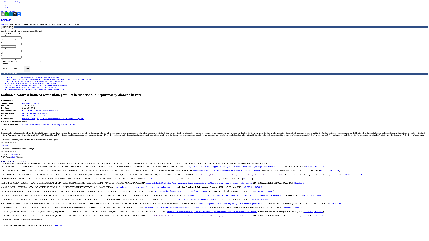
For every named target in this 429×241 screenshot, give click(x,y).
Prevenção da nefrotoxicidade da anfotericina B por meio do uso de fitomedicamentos (227, 171)
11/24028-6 (319, 166)
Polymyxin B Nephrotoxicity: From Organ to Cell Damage (196, 199)
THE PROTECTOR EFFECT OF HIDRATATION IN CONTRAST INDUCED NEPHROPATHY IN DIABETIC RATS (49, 79)
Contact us (57, 225)
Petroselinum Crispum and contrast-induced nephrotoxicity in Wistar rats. (31, 87)
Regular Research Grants (31, 103)
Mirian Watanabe (69, 125)
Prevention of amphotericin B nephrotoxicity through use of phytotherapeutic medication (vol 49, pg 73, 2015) (240, 175)
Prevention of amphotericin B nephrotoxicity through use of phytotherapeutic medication (231, 203)
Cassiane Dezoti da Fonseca (32, 125)
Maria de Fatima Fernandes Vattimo (34, 113)
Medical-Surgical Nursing (51, 110)
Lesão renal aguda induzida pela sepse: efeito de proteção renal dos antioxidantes (146, 187)
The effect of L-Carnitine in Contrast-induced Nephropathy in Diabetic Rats (32, 77)
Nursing (38, 110)
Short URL (5, 2)
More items (5, 143)
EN (6, 8)
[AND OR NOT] (3, 35)
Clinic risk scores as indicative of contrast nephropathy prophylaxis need (30, 83)
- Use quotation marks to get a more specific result (21, 31)
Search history (15, 2)
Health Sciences (28, 110)
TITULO (4, 145)
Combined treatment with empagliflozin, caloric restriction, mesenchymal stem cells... (35, 89)
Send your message (8, 11)
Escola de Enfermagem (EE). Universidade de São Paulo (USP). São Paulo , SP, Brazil (53, 119)
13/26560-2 (309, 166)
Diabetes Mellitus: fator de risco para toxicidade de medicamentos (181, 191)
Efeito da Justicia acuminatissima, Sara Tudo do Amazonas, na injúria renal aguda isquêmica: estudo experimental (212, 212)
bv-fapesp (4, 24)
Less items (12, 143)
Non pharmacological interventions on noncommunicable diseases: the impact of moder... (36, 85)
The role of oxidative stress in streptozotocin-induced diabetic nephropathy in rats (176, 208)
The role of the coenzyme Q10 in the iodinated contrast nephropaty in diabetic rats (34, 81)
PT (6, 6)
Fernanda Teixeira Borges (52, 125)
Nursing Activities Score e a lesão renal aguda (162, 179)
